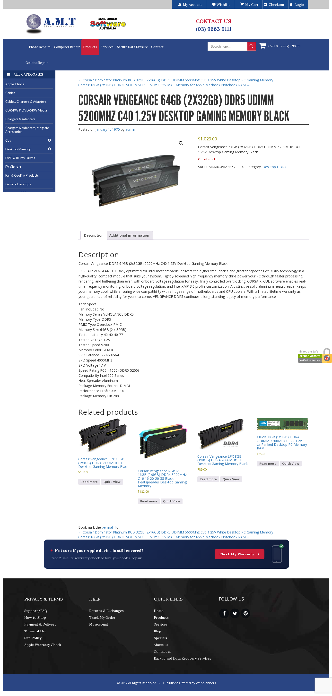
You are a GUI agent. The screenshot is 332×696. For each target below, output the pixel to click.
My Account (98, 624)
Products (90, 47)
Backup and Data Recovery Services (182, 658)
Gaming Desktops (18, 184)
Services (107, 47)
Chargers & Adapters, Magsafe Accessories (27, 130)
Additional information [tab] (129, 235)
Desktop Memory (18, 149)
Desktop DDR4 (274, 166)
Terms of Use (35, 631)
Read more (89, 482)
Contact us (162, 651)
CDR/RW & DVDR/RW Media (26, 110)
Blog (157, 631)
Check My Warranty (236, 554)
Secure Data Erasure (132, 47)
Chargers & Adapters (20, 119)
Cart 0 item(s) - (284, 46)
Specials (160, 638)
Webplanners (206, 683)
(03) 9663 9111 (213, 29)
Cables (10, 93)
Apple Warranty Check (42, 645)
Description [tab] (94, 235)
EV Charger (13, 167)
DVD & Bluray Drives (20, 158)
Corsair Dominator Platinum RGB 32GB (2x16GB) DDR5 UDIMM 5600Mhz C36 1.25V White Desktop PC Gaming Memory (175, 80)
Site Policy (32, 638)
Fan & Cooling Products (22, 175)
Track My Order (102, 617)
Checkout (276, 4)
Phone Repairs (40, 47)
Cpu (8, 140)
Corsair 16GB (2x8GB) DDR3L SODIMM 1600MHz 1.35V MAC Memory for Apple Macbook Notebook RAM (164, 85)
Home (159, 611)
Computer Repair (67, 47)
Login (299, 4)
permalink (109, 527)
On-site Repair (37, 63)
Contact (157, 47)
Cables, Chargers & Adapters (25, 101)
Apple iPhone (14, 84)
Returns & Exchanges (106, 611)
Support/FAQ (35, 611)
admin (130, 129)
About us (161, 645)
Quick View (112, 482)
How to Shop (35, 617)
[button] (181, 143)
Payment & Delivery (40, 624)
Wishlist (223, 4)
